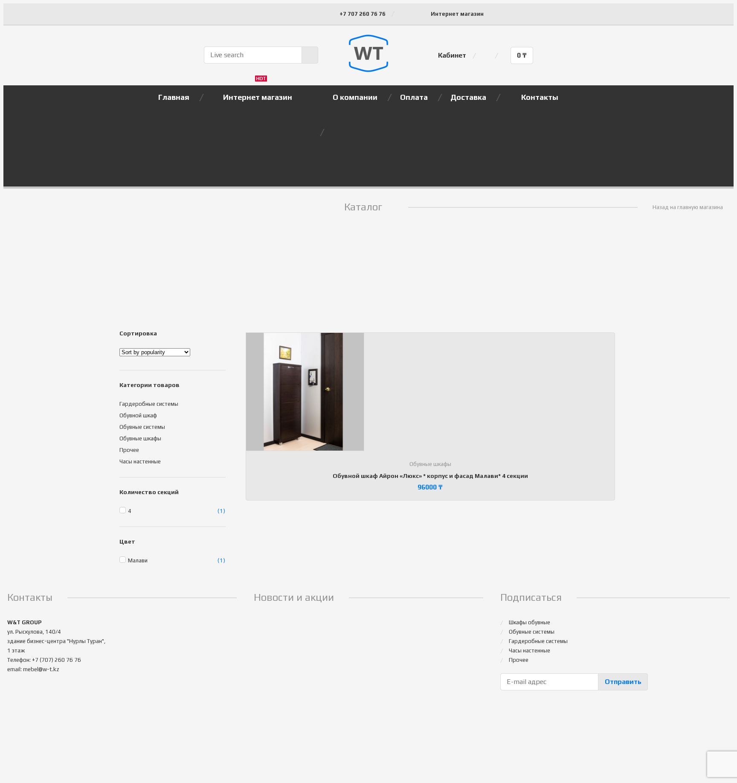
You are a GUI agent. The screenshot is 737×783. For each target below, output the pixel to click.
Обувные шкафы (430, 464)
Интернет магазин (457, 14)
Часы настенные (140, 461)
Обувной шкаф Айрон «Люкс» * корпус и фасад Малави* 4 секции (430, 475)
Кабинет (452, 55)
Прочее (129, 450)
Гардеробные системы (148, 404)
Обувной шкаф (138, 415)
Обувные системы (142, 427)
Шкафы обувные (529, 622)
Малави (138, 560)
